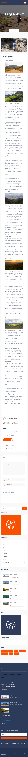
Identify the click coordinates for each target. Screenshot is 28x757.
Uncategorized (12, 18)
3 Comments (19, 584)
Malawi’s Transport (13, 574)
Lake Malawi (22, 650)
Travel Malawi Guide (13, 418)
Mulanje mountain (19, 431)
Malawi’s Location (13, 595)
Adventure (5, 541)
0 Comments (19, 577)
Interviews (5, 550)
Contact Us (23, 743)
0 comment (15, 423)
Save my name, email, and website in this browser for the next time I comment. (13, 491)
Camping (5, 544)
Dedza (5, 431)
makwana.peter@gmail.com (11, 682)
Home (4, 18)
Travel (4, 559)
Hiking (11, 431)
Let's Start (14, 30)
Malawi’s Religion (13, 581)
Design (4, 547)
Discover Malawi (15, 743)
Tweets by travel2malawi (6, 720)
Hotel (16, 650)
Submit (14, 737)
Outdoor (5, 556)
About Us (7, 743)
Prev (8, 447)
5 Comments (19, 591)
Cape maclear (9, 650)
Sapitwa (6, 435)
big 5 (3, 650)
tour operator (4, 653)
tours (11, 653)
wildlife (16, 653)
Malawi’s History (13, 602)
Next (16, 447)
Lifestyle (5, 553)
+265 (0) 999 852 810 (10, 686)
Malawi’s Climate (13, 588)
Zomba (12, 435)
